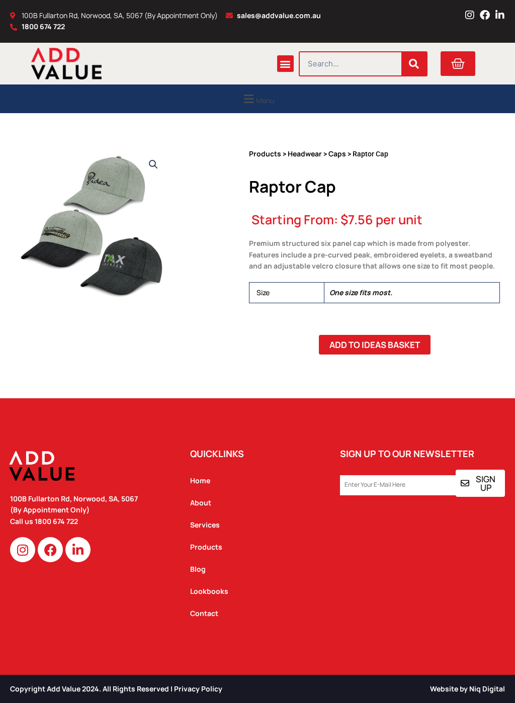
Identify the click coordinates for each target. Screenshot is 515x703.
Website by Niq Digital (467, 688)
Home (200, 480)
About (200, 502)
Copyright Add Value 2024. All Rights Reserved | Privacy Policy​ (116, 688)
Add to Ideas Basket (374, 344)
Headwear (305, 153)
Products (265, 153)
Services (205, 525)
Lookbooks (209, 591)
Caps (337, 153)
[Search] (413, 63)
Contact (204, 613)
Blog (198, 569)
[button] (285, 63)
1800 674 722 (57, 521)
